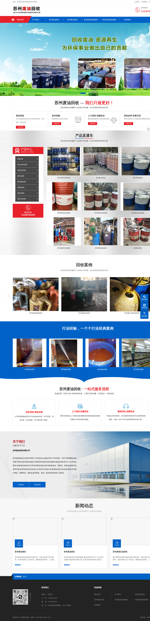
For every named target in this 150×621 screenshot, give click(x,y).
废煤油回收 (20, 187)
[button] (82, 93)
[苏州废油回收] (36, 10)
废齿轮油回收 (21, 170)
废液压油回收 (21, 199)
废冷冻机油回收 (22, 164)
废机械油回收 (21, 181)
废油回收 (20, 159)
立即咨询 (20, 127)
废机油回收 (20, 176)
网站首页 (20, 20)
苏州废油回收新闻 (109, 20)
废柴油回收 (20, 193)
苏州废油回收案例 (91, 20)
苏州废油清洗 (72, 20)
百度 (24, 576)
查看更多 (18, 565)
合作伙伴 (37, 484)
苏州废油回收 (54, 20)
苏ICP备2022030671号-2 (43, 617)
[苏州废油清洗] (29, 353)
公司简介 (137, 2)
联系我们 (144, 2)
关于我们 (35, 20)
